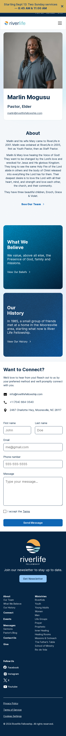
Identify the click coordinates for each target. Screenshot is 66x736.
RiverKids (40, 599)
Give (5, 644)
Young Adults (42, 607)
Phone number (12, 456)
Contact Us (9, 637)
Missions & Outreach (46, 638)
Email (6, 440)
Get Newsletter (33, 578)
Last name (41, 423)
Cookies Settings (12, 716)
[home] (17, 23)
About (6, 596)
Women (39, 611)
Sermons (8, 629)
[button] (59, 23)
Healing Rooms (43, 634)
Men (37, 615)
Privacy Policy (10, 703)
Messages (9, 625)
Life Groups (41, 619)
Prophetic (40, 626)
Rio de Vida (41, 649)
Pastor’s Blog (10, 632)
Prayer (38, 622)
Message (8, 473)
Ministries (41, 596)
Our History (9, 607)
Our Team (8, 599)
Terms (26, 511)
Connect (8, 612)
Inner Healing (42, 630)
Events (7, 619)
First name (9, 423)
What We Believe (12, 603)
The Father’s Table (45, 642)
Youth (38, 603)
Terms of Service (12, 709)
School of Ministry (44, 645)
